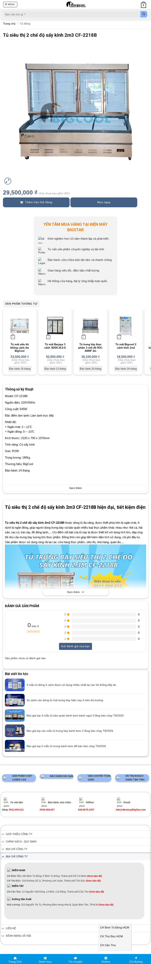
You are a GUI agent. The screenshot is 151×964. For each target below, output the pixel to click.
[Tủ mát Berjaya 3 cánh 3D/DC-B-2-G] (55, 326)
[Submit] (143, 14)
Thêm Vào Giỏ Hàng (38, 202)
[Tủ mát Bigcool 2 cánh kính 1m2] (126, 326)
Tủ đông (25, 23)
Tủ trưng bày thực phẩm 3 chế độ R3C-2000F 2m (90, 348)
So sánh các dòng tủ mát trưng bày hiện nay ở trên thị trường (65, 700)
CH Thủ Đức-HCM (111, 936)
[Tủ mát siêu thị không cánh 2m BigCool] (19, 326)
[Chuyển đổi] (3, 834)
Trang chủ (9, 23)
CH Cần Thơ (108, 945)
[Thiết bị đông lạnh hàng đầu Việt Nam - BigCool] (75, 4)
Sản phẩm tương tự (21, 303)
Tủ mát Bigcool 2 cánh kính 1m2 (125, 346)
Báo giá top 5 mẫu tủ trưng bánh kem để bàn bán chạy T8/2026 (66, 746)
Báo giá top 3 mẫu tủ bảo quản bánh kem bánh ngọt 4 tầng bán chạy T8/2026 (75, 715)
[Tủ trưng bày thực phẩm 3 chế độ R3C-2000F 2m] (90, 326)
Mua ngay (103, 202)
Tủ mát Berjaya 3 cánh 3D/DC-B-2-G (55, 346)
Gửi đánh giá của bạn (75, 646)
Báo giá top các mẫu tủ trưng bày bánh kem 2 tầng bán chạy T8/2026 (70, 730)
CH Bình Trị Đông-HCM (114, 927)
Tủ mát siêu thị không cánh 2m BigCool (19, 348)
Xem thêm (73, 592)
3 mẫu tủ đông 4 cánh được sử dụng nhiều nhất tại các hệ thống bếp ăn (71, 684)
